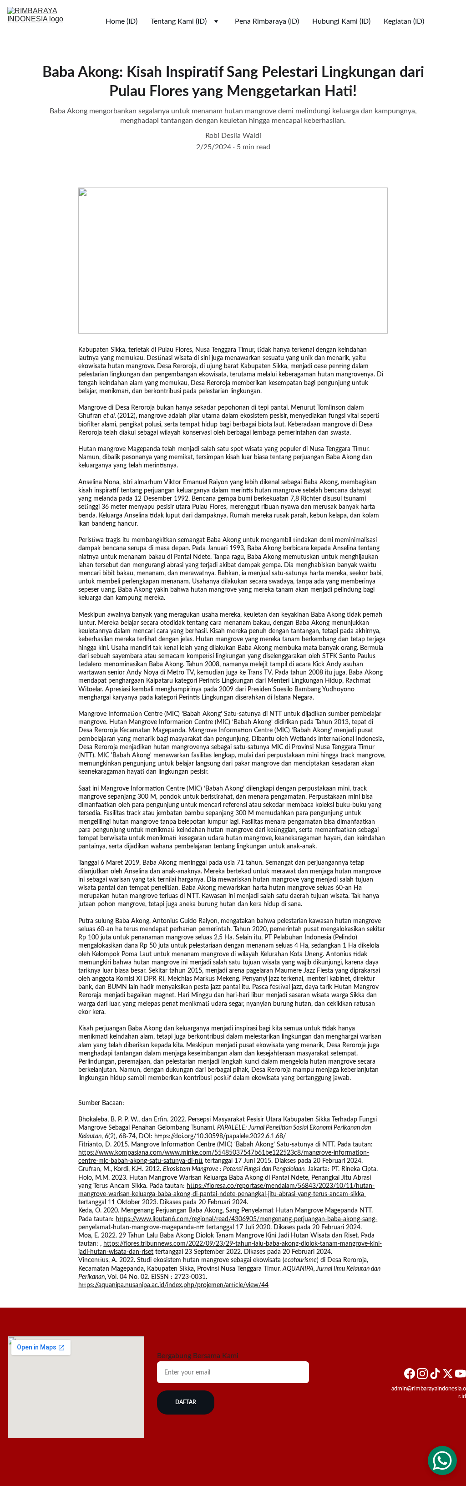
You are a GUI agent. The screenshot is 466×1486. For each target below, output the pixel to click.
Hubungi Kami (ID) (341, 21)
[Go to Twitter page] (447, 1373)
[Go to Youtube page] (460, 1373)
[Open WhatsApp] (442, 1460)
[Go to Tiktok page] (435, 1373)
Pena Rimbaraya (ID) (267, 21)
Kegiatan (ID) (404, 21)
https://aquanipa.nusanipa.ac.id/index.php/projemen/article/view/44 (173, 1285)
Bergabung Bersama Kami (197, 1355)
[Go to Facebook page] (409, 1373)
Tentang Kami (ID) (179, 21)
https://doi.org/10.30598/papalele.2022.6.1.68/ (220, 1136)
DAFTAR (186, 1402)
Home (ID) (121, 21)
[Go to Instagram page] (422, 1373)
